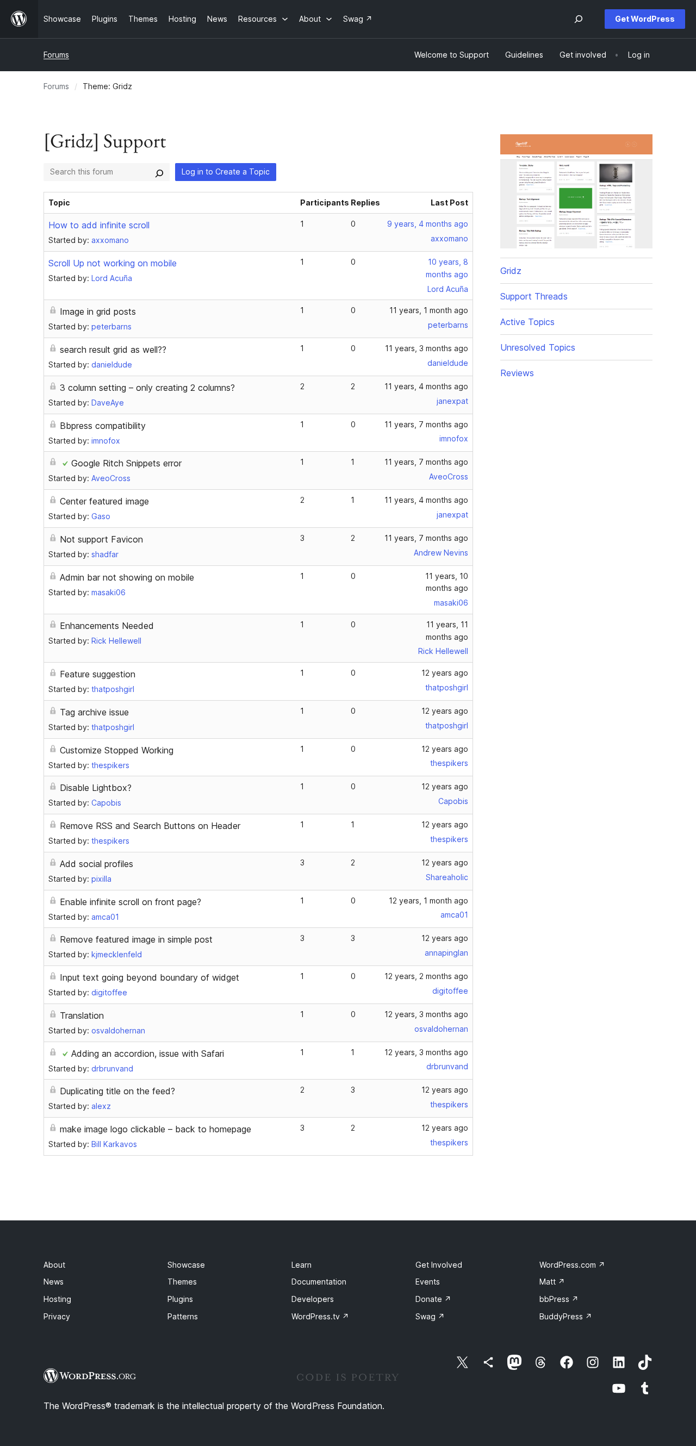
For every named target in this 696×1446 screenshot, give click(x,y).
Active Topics (527, 321)
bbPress (559, 1299)
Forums (56, 54)
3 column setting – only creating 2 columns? (147, 387)
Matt (552, 1281)
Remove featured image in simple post (136, 939)
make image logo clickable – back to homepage (155, 1129)
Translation (82, 1015)
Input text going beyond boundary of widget (149, 977)
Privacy (57, 1316)
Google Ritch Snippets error (126, 463)
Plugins (180, 1299)
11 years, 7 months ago (426, 424)
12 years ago (444, 672)
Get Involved (438, 1264)
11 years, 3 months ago (426, 348)
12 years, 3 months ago (426, 1014)
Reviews (517, 372)
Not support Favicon (101, 539)
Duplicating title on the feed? (117, 1091)
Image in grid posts (98, 311)
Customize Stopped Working (116, 750)
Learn (301, 1264)
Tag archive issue (94, 712)
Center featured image (104, 501)
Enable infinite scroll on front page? (130, 901)
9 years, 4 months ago (427, 223)
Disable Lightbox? (96, 787)
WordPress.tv (320, 1316)
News (54, 1281)
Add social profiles (96, 863)
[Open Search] (578, 19)
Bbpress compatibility (103, 425)
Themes (182, 1281)
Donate (433, 1299)
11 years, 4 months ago (426, 386)
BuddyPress (565, 1316)
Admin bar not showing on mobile (127, 577)
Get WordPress (645, 18)
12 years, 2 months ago (426, 976)
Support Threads (534, 296)
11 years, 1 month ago (428, 310)
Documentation (318, 1281)
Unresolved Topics (537, 347)
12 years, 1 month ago (428, 900)
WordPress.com (572, 1264)
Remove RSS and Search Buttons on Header (150, 825)
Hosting (57, 1299)
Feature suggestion (97, 674)
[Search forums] (159, 171)
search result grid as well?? (113, 349)
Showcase (186, 1264)
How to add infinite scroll (99, 225)
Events (427, 1281)
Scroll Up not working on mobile (112, 263)
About (54, 1264)
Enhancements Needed (107, 625)
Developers (312, 1299)
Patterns (182, 1316)
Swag (430, 1316)
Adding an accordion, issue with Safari (147, 1053)
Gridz (510, 270)
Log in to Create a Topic (226, 171)
